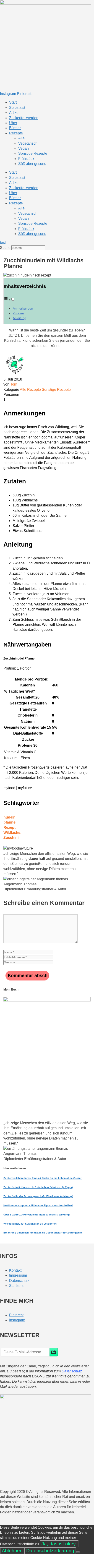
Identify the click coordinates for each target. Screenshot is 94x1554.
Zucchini (10, 838)
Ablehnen (12, 1550)
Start (13, 102)
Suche (5, 248)
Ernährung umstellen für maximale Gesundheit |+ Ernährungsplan (43, 1232)
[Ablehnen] (78, 1552)
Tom (13, 384)
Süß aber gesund (32, 164)
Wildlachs (11, 832)
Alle (21, 138)
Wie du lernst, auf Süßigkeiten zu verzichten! (30, 1223)
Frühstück (26, 159)
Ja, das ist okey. (59, 1543)
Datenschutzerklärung (50, 1550)
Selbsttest (17, 108)
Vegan (23, 148)
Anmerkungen (23, 308)
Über (13, 123)
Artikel (14, 113)
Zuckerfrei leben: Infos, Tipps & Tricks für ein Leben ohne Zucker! (42, 1178)
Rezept (9, 827)
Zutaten (18, 313)
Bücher (15, 128)
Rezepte (16, 133)
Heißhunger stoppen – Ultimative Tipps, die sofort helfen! (38, 1205)
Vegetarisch (27, 143)
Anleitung (19, 318)
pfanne (9, 822)
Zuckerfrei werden (23, 118)
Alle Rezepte (30, 389)
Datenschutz (72, 1371)
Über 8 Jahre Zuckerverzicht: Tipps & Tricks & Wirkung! (36, 1214)
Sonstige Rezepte (32, 153)
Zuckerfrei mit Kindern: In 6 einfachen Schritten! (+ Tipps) (38, 1187)
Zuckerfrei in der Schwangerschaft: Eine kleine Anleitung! (38, 1196)
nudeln (9, 817)
